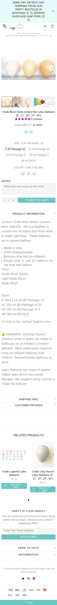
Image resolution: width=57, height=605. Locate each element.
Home (18, 33)
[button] (23, 119)
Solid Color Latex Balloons (31, 33)
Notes (6, 181)
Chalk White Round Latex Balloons (17, 473)
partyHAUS (16, 26)
